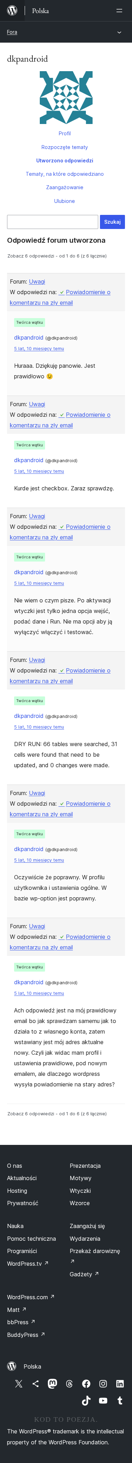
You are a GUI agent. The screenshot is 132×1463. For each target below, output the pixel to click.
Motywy (81, 1178)
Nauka (15, 1225)
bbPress (21, 1322)
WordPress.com (31, 1297)
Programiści (22, 1250)
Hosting (17, 1190)
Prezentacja (85, 1165)
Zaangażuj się (87, 1225)
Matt (17, 1309)
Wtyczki (80, 1190)
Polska (32, 1366)
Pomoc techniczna (31, 1238)
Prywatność (22, 1203)
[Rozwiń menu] (120, 10)
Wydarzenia (85, 1238)
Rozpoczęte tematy (65, 147)
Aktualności (22, 1178)
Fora (12, 32)
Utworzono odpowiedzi (64, 160)
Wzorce (80, 1203)
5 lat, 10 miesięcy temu (39, 348)
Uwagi (37, 281)
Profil (65, 133)
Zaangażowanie (64, 187)
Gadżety (84, 1274)
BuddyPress (26, 1334)
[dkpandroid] (66, 99)
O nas (14, 1165)
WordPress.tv (28, 1263)
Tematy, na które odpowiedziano (65, 174)
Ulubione (64, 201)
